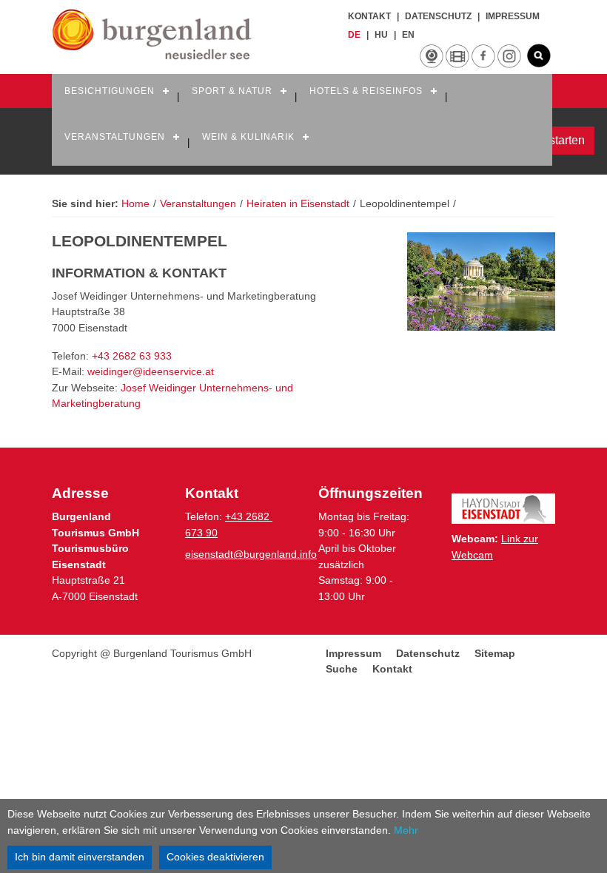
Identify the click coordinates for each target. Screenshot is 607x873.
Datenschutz (438, 16)
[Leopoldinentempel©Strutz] (481, 281)
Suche (342, 669)
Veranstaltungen (114, 137)
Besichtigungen (109, 91)
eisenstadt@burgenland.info (251, 554)
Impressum (513, 16)
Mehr (406, 830)
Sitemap (494, 653)
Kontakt (369, 16)
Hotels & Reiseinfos (366, 91)
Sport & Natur (232, 91)
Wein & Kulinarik (248, 137)
